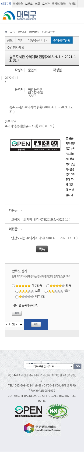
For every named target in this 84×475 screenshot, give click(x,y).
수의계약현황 (61, 40)
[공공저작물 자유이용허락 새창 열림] (30, 411)
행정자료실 (33, 32)
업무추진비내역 (38, 40)
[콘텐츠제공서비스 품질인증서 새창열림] (42, 427)
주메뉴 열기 (78, 15)
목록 (42, 249)
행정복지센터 (59, 4)
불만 (67, 291)
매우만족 (37, 285)
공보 (10, 40)
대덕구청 (6, 4)
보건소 (28, 4)
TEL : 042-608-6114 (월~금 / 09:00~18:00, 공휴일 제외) (42, 385)
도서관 (45, 4)
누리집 (72, 4)
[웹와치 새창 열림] (57, 411)
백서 (21, 40)
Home (12, 32)
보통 (37, 291)
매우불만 (40, 296)
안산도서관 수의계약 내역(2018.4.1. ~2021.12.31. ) (44, 238)
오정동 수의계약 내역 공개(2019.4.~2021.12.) (40, 219)
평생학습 (18, 4)
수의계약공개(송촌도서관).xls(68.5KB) (29, 126)
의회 (37, 4)
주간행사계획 (15, 47)
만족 (68, 285)
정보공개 (22, 32)
